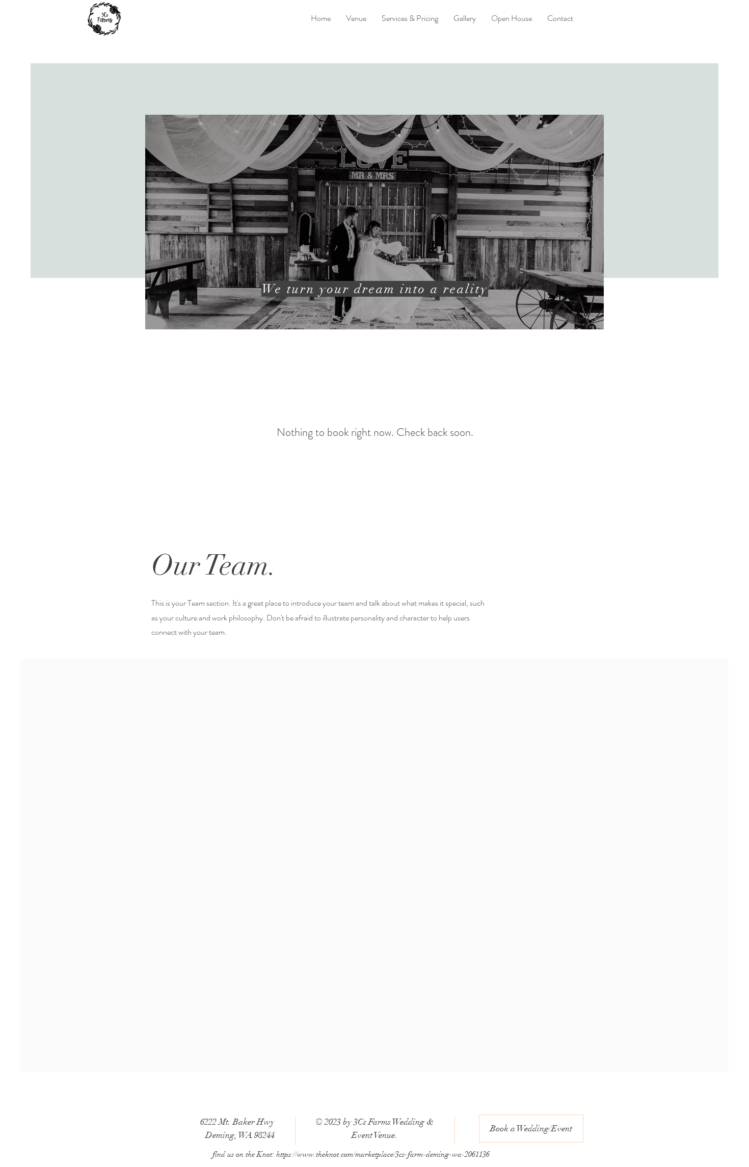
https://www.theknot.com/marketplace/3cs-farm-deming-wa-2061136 (383, 1154)
